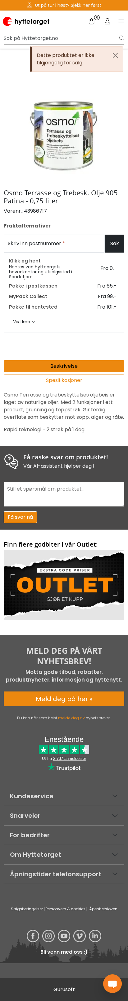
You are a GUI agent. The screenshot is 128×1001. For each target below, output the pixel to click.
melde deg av (71, 718)
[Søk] (121, 38)
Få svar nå (20, 517)
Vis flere (22, 321)
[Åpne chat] (112, 983)
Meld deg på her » (64, 699)
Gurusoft (64, 989)
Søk (114, 243)
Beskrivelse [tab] (64, 366)
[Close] (115, 55)
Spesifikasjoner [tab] (64, 380)
